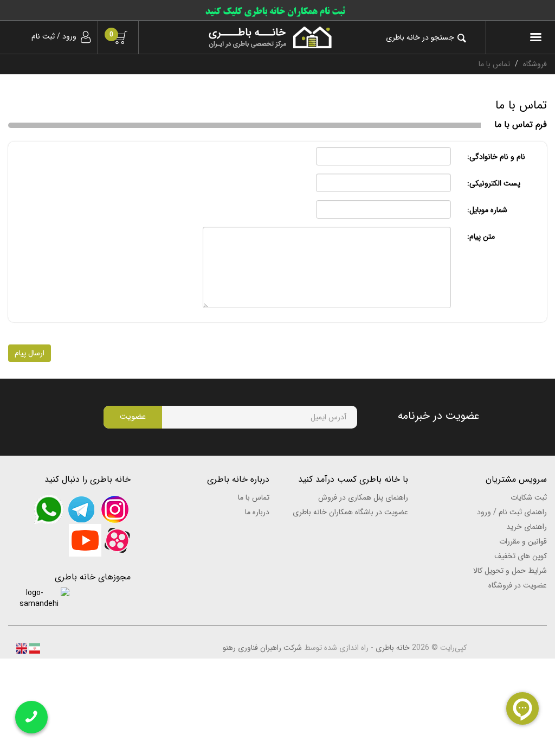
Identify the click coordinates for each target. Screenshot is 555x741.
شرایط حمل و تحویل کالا (510, 570)
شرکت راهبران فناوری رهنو (262, 648)
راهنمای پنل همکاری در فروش (363, 497)
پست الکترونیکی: (493, 183)
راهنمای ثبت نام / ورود (512, 512)
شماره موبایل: (487, 210)
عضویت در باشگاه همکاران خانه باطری (350, 512)
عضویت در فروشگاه (517, 585)
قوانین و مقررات (523, 541)
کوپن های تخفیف (520, 556)
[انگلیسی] (21, 648)
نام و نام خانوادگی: (496, 157)
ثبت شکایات (529, 497)
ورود (69, 36)
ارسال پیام (29, 353)
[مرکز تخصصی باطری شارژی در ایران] (243, 37)
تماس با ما (253, 497)
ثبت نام (43, 36)
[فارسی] (33, 648)
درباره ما (257, 512)
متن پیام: (481, 236)
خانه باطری (393, 648)
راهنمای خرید (526, 526)
